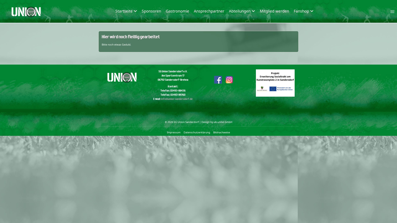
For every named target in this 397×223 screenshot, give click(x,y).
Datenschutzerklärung (197, 132)
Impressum (174, 132)
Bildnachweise (221, 132)
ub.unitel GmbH (223, 122)
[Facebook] (218, 79)
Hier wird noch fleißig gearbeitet (131, 36)
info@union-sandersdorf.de (177, 99)
